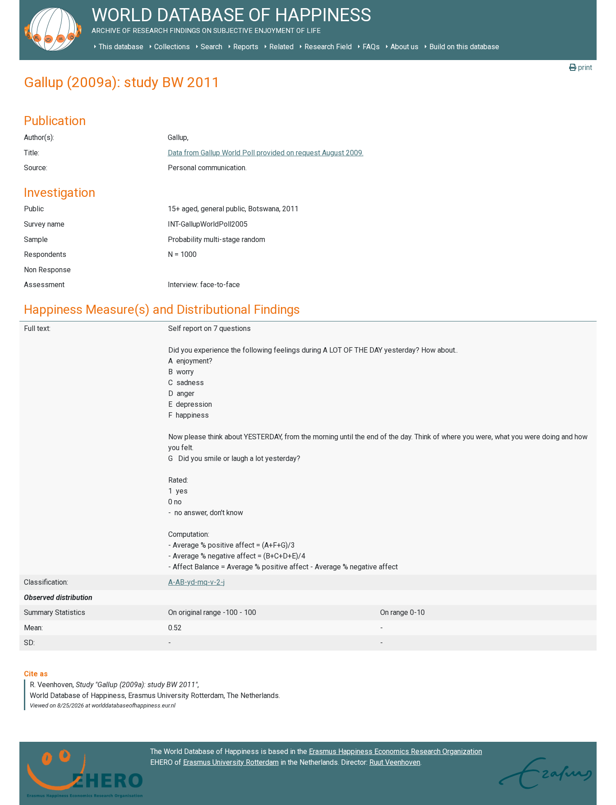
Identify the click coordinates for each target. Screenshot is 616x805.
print (584, 67)
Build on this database (464, 46)
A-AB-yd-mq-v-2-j (196, 582)
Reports (245, 46)
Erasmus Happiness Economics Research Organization (395, 751)
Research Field (328, 46)
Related (281, 46)
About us (404, 46)
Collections (172, 46)
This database (121, 46)
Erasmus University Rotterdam (231, 762)
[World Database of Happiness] (55, 30)
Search (211, 46)
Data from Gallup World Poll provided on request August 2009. (265, 153)
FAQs (371, 46)
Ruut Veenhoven (394, 762)
